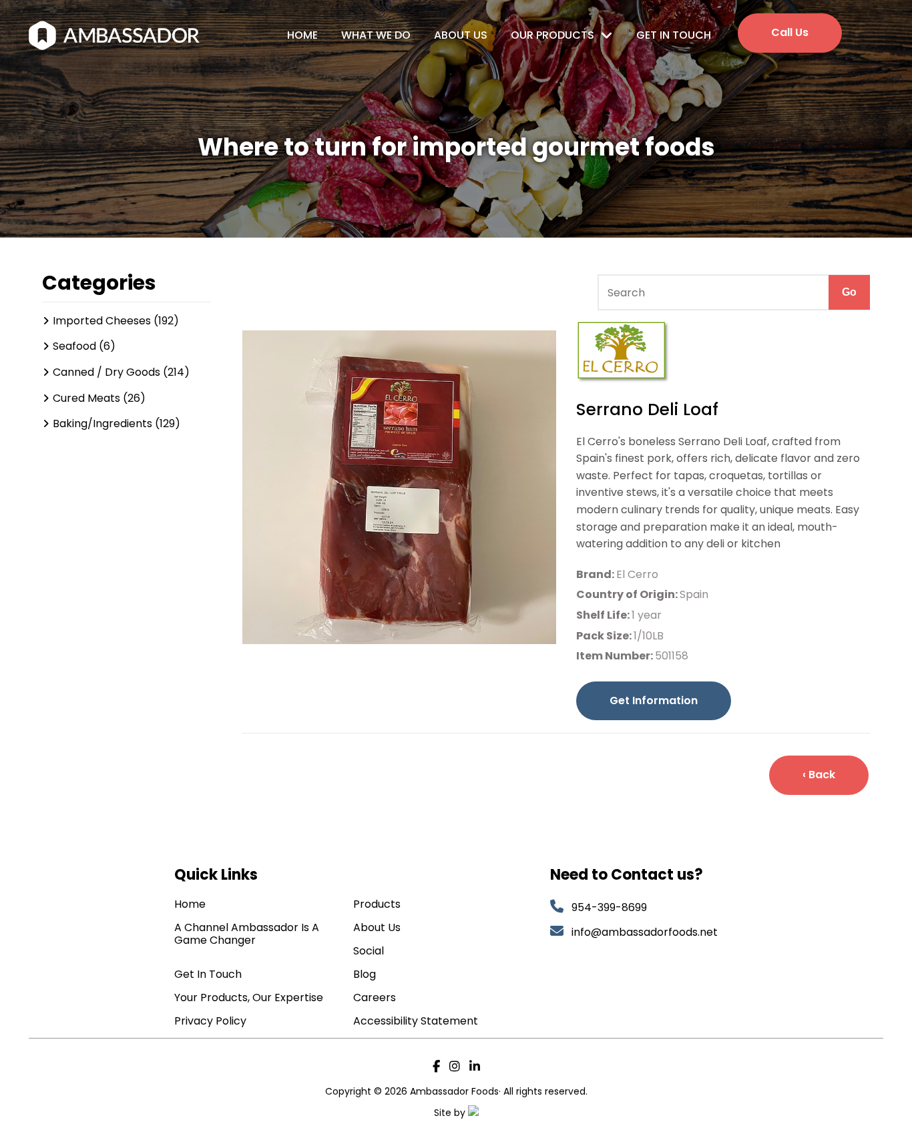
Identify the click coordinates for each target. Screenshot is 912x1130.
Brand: (596, 574)
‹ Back (819, 774)
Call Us (790, 32)
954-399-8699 (609, 907)
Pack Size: (605, 635)
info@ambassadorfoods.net (646, 932)
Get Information (654, 700)
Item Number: (615, 655)
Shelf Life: (604, 615)
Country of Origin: (628, 594)
